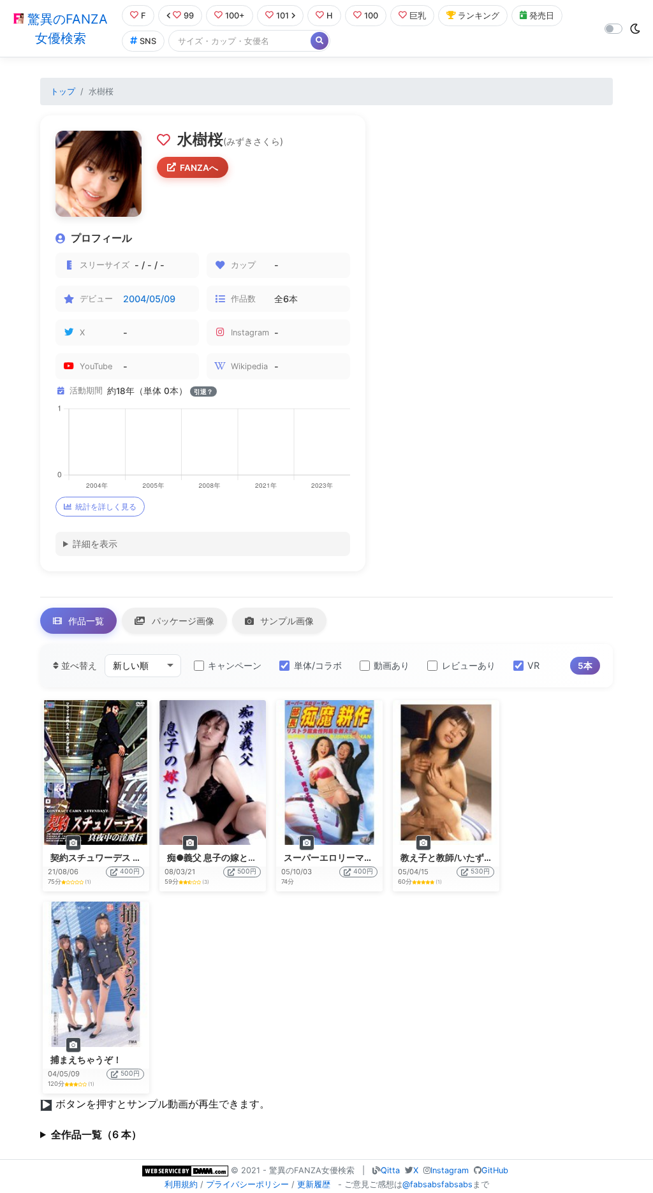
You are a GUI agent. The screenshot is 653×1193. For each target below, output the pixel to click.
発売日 (541, 15)
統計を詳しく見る (105, 506)
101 (282, 15)
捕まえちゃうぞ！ (86, 1060)
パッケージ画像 (181, 620)
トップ (62, 91)
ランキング (478, 15)
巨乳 (417, 15)
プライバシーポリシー (247, 1184)
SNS (148, 41)
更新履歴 (313, 1184)
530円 (480, 871)
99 (189, 15)
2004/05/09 (149, 298)
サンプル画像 (286, 620)
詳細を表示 (95, 543)
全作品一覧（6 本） (96, 1134)
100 (371, 15)
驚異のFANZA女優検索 (66, 28)
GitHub (494, 1170)
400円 (130, 871)
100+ (235, 15)
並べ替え (78, 665)
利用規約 (181, 1184)
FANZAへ (199, 168)
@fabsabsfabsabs (437, 1184)
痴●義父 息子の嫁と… (211, 858)
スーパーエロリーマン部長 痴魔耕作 (356, 858)
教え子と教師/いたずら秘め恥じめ (469, 858)
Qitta (390, 1170)
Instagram (449, 1170)
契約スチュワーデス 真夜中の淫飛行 (122, 858)
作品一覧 (85, 620)
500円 (246, 871)
